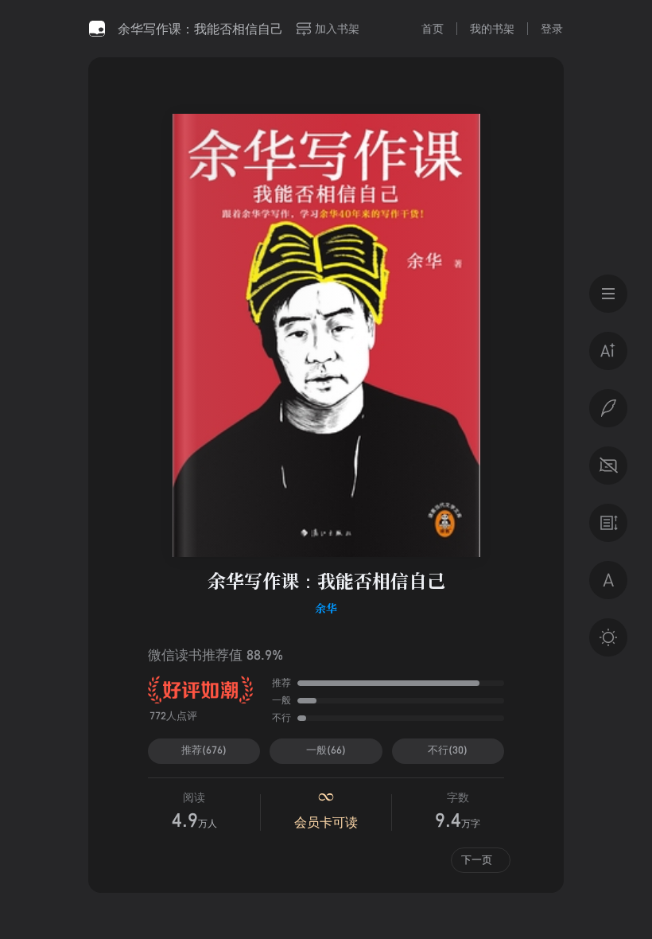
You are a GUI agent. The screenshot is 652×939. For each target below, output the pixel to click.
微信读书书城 (97, 29)
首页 (432, 28)
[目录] (608, 294)
